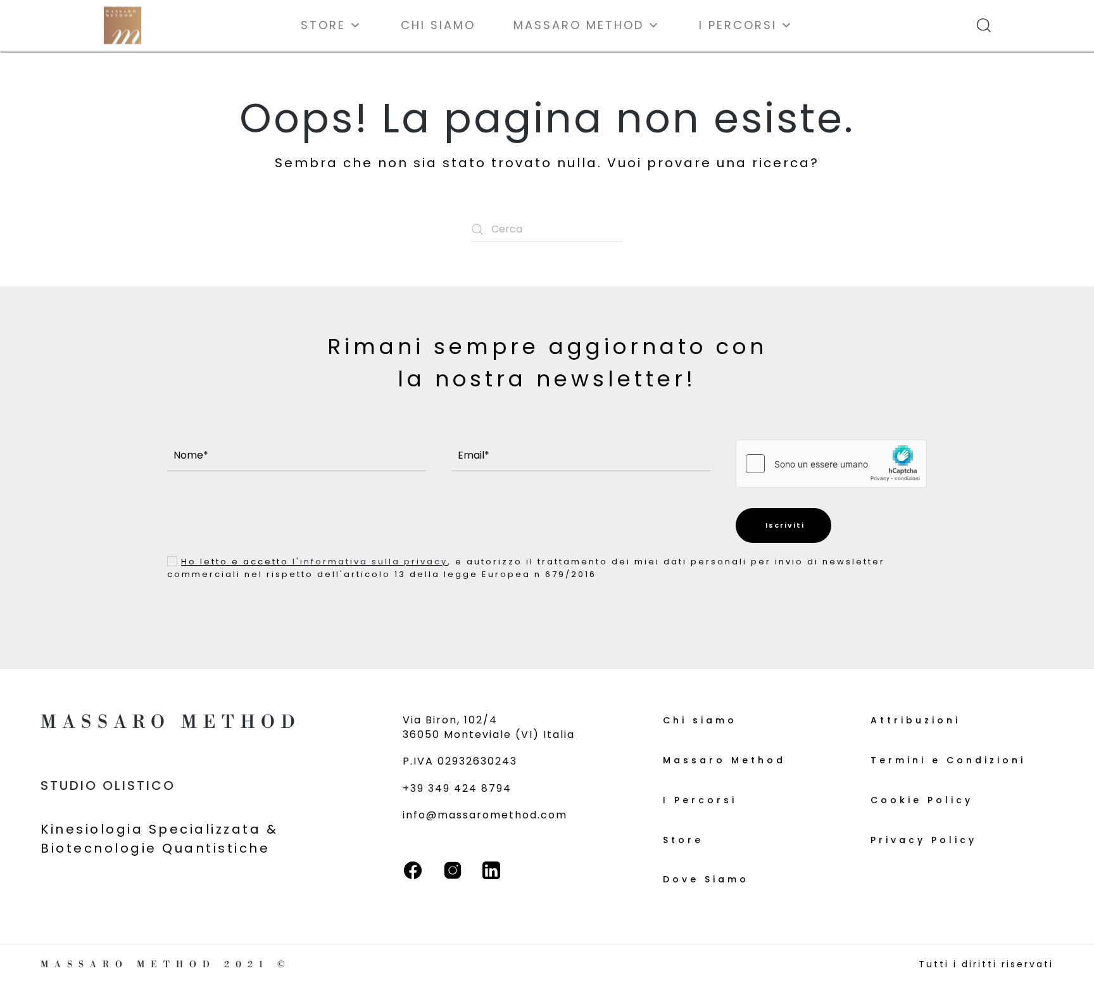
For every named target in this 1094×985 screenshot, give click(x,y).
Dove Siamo (706, 879)
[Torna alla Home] (122, 25)
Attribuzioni (915, 720)
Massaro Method (578, 25)
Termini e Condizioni (948, 760)
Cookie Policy (922, 800)
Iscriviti (783, 525)
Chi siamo (438, 25)
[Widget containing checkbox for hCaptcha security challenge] (831, 464)
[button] (984, 25)
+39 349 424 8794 (457, 788)
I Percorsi (738, 25)
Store (323, 25)
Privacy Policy (924, 840)
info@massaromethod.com (485, 815)
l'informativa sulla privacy (370, 562)
